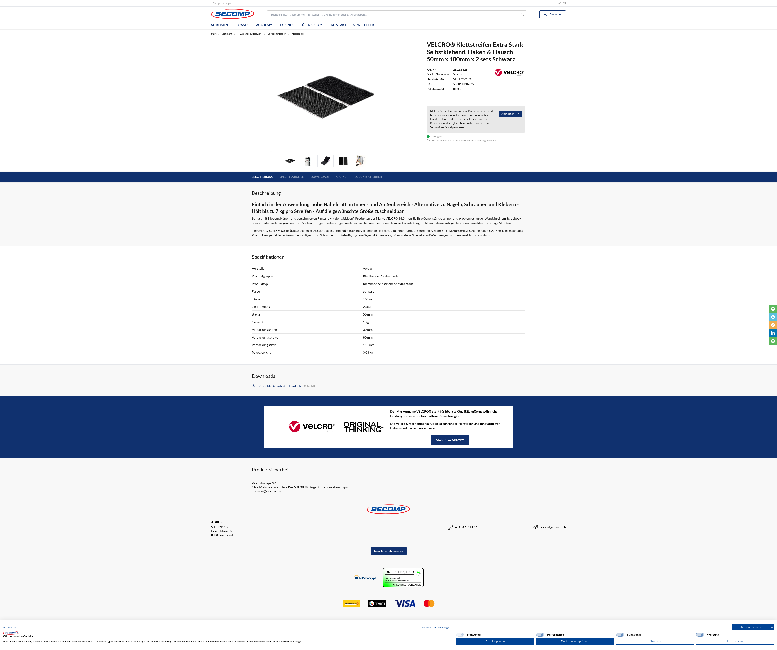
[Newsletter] (773, 341)
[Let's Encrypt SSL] (365, 577)
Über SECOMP (313, 25)
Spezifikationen (292, 176)
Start (213, 33)
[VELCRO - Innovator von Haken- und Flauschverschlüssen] (327, 427)
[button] (9, 627)
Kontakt (338, 25)
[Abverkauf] (773, 325)
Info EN (562, 3)
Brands (243, 25)
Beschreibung (262, 176)
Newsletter (363, 25)
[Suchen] (522, 14)
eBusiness (286, 25)
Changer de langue (222, 3)
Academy (264, 25)
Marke (341, 176)
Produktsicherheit (367, 176)
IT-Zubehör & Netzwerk (249, 33)
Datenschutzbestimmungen (435, 627)
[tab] (290, 161)
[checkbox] (460, 635)
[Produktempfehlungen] (773, 317)
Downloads (320, 176)
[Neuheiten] (773, 309)
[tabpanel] (325, 96)
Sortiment (220, 25)
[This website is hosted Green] (403, 577)
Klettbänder (298, 33)
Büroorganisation (276, 33)
